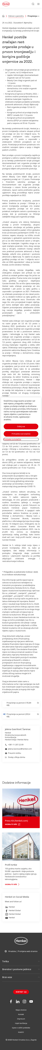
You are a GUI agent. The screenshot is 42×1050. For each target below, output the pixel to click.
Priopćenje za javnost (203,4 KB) (18, 715)
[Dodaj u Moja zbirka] (38, 704)
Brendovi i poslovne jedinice (16, 969)
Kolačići (21, 1032)
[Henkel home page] (3, 16)
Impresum (21, 1019)
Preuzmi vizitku (14, 753)
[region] (21, 420)
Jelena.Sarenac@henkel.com (20, 749)
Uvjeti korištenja (21, 1023)
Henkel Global (15, 910)
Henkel (12, 907)
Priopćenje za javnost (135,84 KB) (19, 704)
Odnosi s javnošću (16, 16)
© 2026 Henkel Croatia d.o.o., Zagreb (21, 1040)
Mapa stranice (21, 1010)
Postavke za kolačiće (12, 439)
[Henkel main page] (6, 4)
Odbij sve (21, 426)
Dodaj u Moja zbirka (16, 757)
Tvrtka (5, 961)
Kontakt (19, 992)
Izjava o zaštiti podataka (21, 1028)
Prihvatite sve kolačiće (21, 434)
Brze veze (7, 977)
